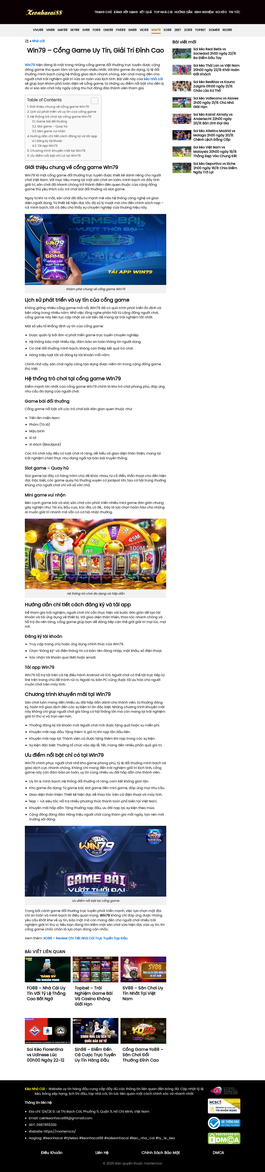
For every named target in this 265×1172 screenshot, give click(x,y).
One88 (108, 30)
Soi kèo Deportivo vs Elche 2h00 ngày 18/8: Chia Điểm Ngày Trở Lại (215, 167)
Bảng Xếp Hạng (126, 12)
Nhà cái (38, 41)
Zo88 (188, 30)
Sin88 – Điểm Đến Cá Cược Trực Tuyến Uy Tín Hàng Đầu (95, 1055)
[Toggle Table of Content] (92, 100)
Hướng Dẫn (184, 12)
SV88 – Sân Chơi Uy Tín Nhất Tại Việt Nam (143, 993)
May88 (62, 30)
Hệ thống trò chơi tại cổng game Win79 (60, 116)
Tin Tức (234, 12)
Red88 (227, 30)
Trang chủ (103, 12)
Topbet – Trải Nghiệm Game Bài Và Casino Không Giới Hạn (94, 996)
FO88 (96, 30)
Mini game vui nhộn (51, 131)
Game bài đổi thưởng (51, 121)
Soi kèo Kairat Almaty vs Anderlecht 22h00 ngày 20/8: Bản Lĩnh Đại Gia (212, 118)
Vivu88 (38, 30)
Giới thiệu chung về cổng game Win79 (59, 106)
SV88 (86, 30)
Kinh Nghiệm (204, 12)
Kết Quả (146, 12)
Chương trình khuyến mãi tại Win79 (57, 150)
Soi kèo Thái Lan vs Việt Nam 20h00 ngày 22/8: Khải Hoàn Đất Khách (216, 69)
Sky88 (74, 30)
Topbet (200, 30)
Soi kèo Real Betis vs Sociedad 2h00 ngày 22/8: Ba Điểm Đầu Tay (214, 53)
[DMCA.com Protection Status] (224, 1138)
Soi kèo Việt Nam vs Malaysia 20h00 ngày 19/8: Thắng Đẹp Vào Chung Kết (215, 151)
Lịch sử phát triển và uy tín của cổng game (63, 111)
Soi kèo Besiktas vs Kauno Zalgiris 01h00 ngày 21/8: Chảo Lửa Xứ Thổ (214, 86)
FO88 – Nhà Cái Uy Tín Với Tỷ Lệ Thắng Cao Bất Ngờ (46, 993)
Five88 (120, 30)
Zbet (178, 30)
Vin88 (50, 30)
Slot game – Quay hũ (52, 126)
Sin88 (132, 30)
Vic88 (144, 30)
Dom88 (214, 30)
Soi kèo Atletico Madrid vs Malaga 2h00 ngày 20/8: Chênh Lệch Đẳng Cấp (214, 135)
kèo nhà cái (153, 79)
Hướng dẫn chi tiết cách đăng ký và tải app (63, 136)
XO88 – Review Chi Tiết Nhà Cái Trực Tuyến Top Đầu (85, 938)
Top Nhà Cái (163, 12)
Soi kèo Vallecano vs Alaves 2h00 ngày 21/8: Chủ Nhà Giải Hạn (215, 102)
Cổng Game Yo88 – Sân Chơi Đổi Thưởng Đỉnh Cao (143, 1055)
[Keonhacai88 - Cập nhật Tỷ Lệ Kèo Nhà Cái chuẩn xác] (44, 12)
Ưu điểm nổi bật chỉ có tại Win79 (55, 155)
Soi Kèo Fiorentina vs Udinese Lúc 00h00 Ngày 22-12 (45, 1055)
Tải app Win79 (47, 146)
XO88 (167, 30)
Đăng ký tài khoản (49, 141)
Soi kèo (221, 12)
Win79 (156, 30)
